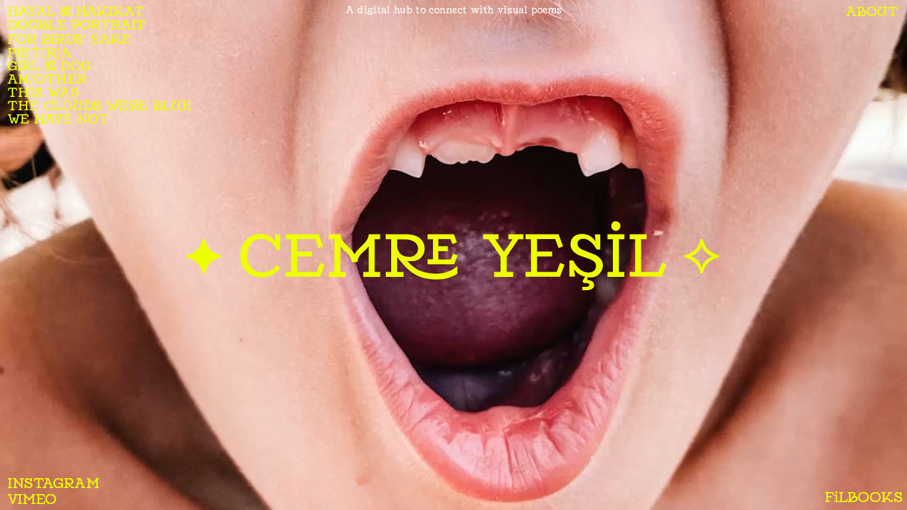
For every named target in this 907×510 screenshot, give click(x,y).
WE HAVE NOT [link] (58, 119)
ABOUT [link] (872, 11)
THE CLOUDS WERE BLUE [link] (99, 106)
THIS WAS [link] (43, 92)
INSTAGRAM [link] (53, 483)
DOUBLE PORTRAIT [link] (76, 24)
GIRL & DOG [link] (48, 66)
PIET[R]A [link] (39, 52)
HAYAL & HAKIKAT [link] (76, 11)
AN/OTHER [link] (47, 79)
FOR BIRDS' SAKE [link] (69, 38)
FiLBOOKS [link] (863, 497)
